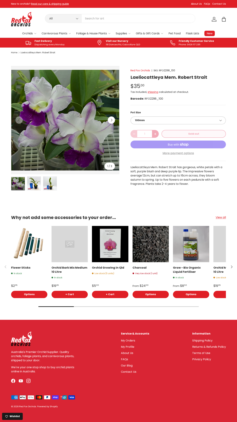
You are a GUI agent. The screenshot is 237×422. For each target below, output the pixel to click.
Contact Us (219, 3)
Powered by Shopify (47, 406)
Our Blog (127, 366)
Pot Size (135, 112)
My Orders (128, 341)
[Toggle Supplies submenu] (129, 33)
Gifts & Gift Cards (148, 33)
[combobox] (120, 18)
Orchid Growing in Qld (108, 268)
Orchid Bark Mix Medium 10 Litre (69, 270)
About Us (196, 3)
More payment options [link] (178, 153)
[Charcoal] (151, 244)
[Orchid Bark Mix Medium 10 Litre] (70, 244)
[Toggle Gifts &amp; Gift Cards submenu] (162, 33)
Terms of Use (201, 353)
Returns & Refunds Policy (209, 347)
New (210, 33)
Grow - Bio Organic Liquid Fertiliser (187, 270)
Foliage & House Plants (91, 33)
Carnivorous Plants (54, 33)
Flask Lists (192, 33)
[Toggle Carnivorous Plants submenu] (70, 33)
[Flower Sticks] (29, 244)
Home (14, 53)
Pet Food (174, 33)
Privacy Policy (201, 359)
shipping (153, 92)
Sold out (193, 134)
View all (221, 217)
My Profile (127, 347)
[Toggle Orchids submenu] (35, 33)
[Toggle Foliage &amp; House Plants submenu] (109, 33)
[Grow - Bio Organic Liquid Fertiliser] (191, 244)
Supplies (121, 33)
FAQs (207, 3)
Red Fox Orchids (140, 70)
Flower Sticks (20, 268)
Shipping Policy (202, 341)
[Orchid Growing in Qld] (110, 244)
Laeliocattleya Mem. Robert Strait (38, 53)
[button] (224, 19)
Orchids (27, 33)
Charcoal (140, 268)
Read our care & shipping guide (50, 4)
